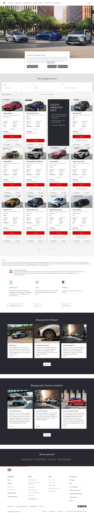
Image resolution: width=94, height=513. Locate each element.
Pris (34, 84)
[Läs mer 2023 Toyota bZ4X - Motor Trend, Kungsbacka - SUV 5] (81, 202)
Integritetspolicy (52, 511)
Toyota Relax (52, 480)
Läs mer (12, 136)
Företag (35, 3)
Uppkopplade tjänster (54, 488)
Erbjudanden (18, 3)
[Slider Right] (22, 105)
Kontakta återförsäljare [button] (12, 140)
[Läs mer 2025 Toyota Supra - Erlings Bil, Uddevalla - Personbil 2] (12, 105)
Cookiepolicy (60, 511)
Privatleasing (31, 487)
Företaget (71, 480)
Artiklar (71, 500)
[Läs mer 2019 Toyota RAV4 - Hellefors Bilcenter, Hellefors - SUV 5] (58, 154)
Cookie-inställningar (32, 66)
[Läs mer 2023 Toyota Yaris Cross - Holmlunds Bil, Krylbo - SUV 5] (81, 154)
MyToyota (89, 2)
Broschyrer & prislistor (34, 492)
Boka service (53, 491)
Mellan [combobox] (36, 88)
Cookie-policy (50, 62)
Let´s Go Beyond (73, 487)
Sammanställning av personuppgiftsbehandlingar (76, 511)
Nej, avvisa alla (51, 66)
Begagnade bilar (27, 3)
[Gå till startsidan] (4, 2)
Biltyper (10, 483)
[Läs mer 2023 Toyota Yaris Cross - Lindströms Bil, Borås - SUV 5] (35, 105)
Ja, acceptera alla (63, 66)
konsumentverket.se (19, 275)
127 (54, 249)
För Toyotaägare (56, 3)
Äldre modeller (73, 497)
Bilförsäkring (52, 485)
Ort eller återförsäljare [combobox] (70, 88)
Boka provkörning (32, 490)
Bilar (9, 480)
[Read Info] (14, 133)
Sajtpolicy (44, 511)
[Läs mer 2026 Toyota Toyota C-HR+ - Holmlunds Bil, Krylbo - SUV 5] (81, 105)
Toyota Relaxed (13, 295)
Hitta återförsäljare (33, 480)
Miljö (70, 483)
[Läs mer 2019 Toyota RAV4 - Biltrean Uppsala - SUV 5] (12, 154)
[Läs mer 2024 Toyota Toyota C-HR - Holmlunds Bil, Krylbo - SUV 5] (12, 202)
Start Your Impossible (75, 490)
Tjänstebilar (10, 486)
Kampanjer (31, 495)
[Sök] (82, 3)
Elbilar (40, 3)
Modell (4, 84)
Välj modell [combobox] (8, 88)
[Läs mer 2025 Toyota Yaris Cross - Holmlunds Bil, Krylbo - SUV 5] (35, 202)
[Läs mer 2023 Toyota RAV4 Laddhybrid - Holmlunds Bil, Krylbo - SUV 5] (35, 154)
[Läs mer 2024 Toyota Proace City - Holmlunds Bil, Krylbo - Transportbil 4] (58, 202)
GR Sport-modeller (13, 496)
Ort (63, 84)
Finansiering (47, 3)
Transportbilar (11, 489)
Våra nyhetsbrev (32, 498)
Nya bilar (10, 3)
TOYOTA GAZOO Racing (75, 493)
